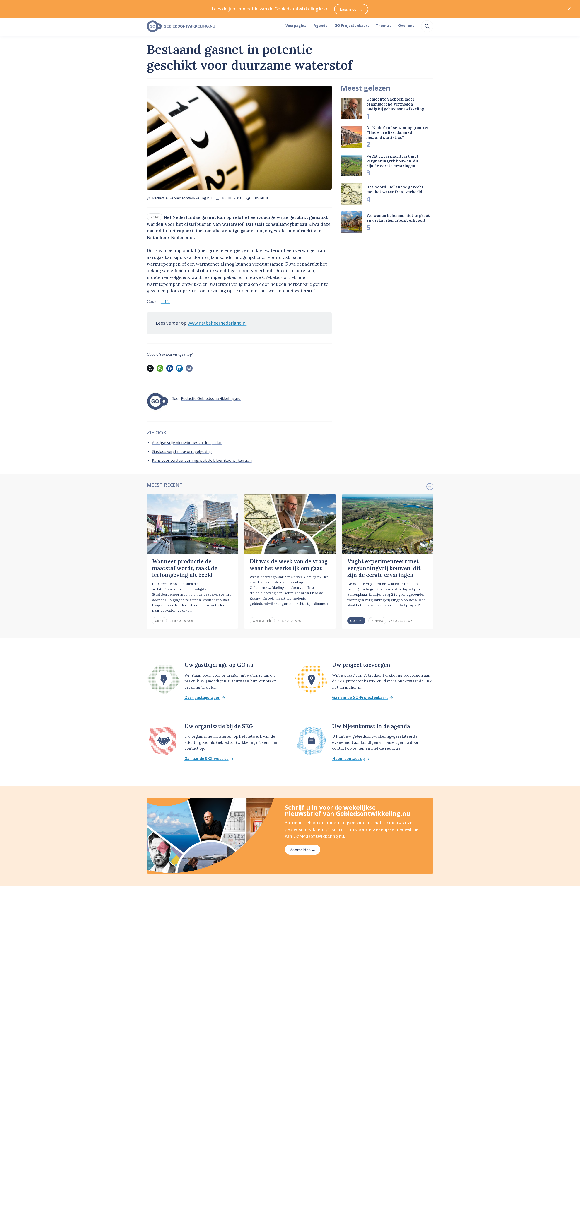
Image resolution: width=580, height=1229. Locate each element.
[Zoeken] (427, 26)
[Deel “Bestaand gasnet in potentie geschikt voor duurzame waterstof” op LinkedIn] (179, 368)
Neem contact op (348, 758)
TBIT (165, 301)
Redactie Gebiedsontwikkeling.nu (182, 198)
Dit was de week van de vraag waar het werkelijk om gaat (289, 565)
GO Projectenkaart (351, 25)
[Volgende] (429, 486)
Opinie (159, 620)
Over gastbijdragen (202, 697)
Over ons (406, 25)
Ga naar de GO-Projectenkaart (360, 697)
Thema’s (383, 25)
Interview (377, 620)
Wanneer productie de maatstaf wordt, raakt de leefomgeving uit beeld (184, 568)
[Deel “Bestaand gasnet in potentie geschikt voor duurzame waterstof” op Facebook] (169, 368)
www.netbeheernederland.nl (217, 323)
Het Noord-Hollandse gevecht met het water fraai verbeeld (394, 189)
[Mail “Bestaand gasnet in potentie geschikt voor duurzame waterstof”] (189, 368)
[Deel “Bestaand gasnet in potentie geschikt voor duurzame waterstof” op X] (150, 368)
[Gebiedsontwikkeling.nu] (213, 26)
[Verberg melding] (569, 9)
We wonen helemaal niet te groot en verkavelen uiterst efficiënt (398, 218)
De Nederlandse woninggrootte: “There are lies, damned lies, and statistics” (397, 132)
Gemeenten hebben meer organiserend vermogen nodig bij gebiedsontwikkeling (395, 104)
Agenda (321, 25)
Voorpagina (296, 25)
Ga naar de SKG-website (206, 758)
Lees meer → (351, 9)
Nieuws (155, 216)
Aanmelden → (302, 849)
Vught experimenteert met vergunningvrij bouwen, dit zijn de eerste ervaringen (392, 161)
